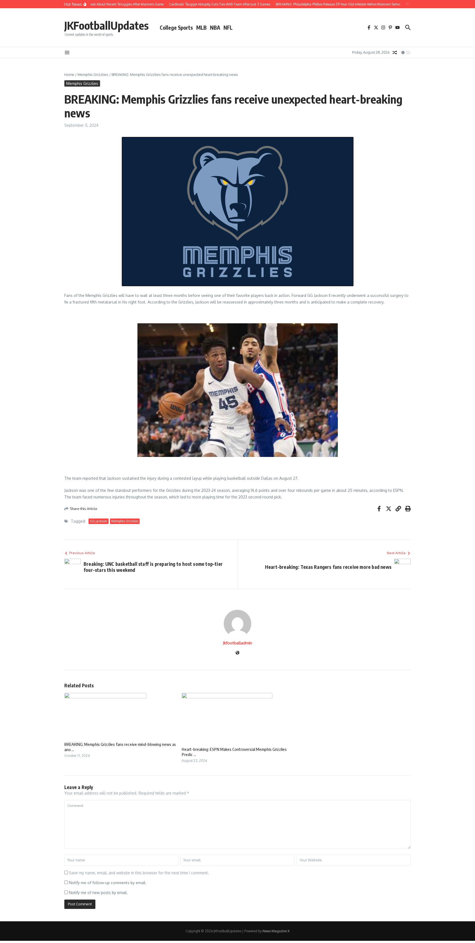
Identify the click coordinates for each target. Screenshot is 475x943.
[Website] (237, 653)
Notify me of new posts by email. (98, 892)
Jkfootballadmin (237, 643)
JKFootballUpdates (106, 25)
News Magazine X (276, 931)
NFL (228, 27)
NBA (215, 27)
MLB (201, 27)
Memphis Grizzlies (93, 74)
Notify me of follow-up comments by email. (108, 882)
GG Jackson (98, 521)
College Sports (176, 27)
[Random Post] (395, 52)
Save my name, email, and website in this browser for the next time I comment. (139, 872)
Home (69, 74)
